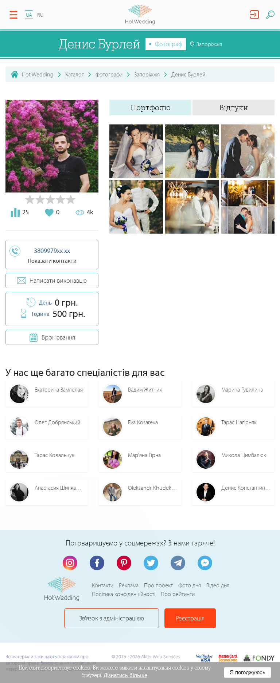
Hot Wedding (38, 74)
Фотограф (168, 44)
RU (40, 14)
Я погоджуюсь (247, 672)
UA (29, 14)
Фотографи (109, 74)
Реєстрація (190, 618)
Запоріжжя (147, 74)
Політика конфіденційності (123, 593)
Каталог (74, 74)
